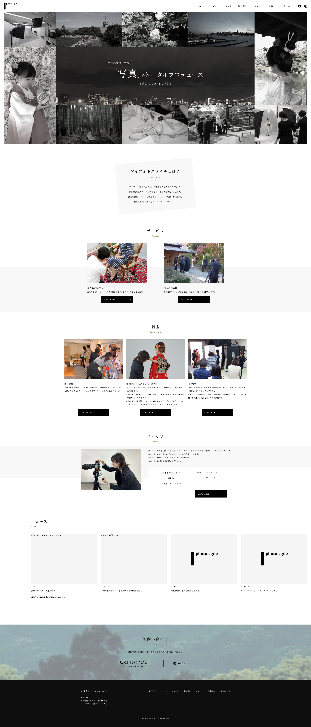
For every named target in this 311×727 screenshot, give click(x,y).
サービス (213, 6)
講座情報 (242, 6)
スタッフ (256, 6)
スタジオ (227, 6)
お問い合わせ (287, 6)
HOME (199, 6)
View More (203, 493)
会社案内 (271, 6)
